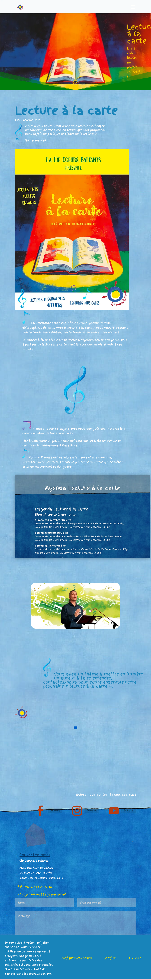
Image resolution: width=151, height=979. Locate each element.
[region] (75, 957)
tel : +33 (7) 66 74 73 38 (35, 886)
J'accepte (135, 958)
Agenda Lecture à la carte (82, 488)
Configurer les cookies (77, 958)
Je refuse (110, 958)
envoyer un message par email (42, 894)
